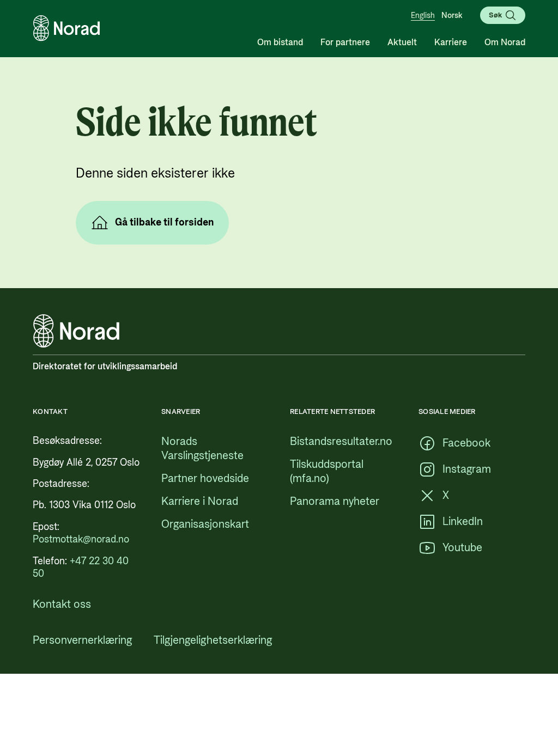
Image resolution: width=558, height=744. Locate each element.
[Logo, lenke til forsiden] (66, 28)
